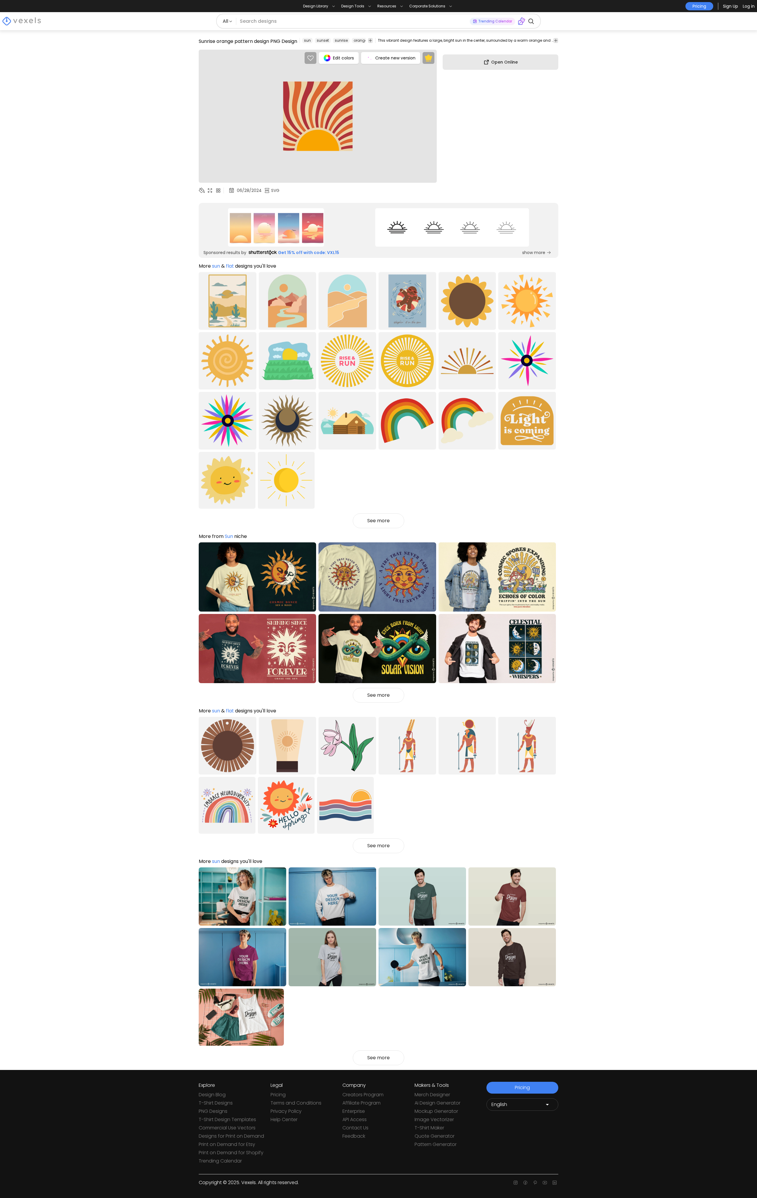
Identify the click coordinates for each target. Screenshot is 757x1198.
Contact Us (355, 1127)
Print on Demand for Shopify (231, 1152)
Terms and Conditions (296, 1103)
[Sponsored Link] (276, 227)
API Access (354, 1119)
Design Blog (212, 1094)
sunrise (341, 40)
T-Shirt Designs (216, 1103)
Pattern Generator (436, 1144)
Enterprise (353, 1111)
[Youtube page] (545, 1182)
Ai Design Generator (437, 1103)
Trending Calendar (220, 1160)
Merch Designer (432, 1094)
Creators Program (363, 1094)
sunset (323, 40)
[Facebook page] (525, 1182)
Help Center (284, 1119)
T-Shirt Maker (429, 1127)
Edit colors (343, 58)
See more (378, 520)
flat (230, 266)
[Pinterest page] (535, 1182)
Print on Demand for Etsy (227, 1144)
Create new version (395, 58)
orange (360, 40)
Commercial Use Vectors (227, 1127)
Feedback (353, 1136)
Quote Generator (434, 1136)
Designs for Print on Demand (231, 1136)
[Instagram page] (515, 1182)
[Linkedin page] (554, 1182)
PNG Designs (213, 1111)
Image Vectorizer (434, 1119)
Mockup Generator (436, 1111)
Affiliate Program (361, 1103)
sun (307, 40)
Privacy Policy (286, 1111)
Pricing (278, 1094)
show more (533, 253)
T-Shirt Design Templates (227, 1119)
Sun (229, 536)
